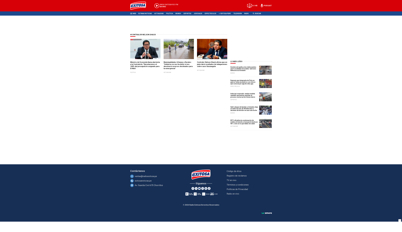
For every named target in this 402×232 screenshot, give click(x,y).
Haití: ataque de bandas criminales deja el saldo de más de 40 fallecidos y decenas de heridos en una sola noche (244, 108)
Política (169, 13)
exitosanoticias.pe (143, 181)
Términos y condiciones (238, 184)
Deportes (187, 13)
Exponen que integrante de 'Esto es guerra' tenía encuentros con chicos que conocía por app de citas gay (242, 82)
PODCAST (268, 6)
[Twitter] (196, 188)
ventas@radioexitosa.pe (146, 176)
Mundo (178, 13)
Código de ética (234, 171)
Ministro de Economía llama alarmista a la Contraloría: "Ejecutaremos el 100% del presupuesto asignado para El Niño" (145, 65)
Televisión (237, 13)
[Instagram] (202, 188)
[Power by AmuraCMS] (266, 213)
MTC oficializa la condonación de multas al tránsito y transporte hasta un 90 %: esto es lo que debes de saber (244, 121)
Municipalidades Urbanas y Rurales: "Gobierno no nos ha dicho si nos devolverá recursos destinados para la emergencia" (178, 65)
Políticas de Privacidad (237, 189)
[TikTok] (209, 188)
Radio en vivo (233, 193)
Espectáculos (210, 13)
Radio (246, 13)
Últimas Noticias (145, 13)
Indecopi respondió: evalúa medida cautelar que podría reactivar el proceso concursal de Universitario (242, 95)
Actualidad (159, 13)
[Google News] (205, 188)
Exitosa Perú (225, 13)
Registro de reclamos (237, 175)
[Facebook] (192, 188)
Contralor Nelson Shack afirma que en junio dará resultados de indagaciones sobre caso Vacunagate (212, 64)
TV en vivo (231, 180)
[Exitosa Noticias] (139, 6)
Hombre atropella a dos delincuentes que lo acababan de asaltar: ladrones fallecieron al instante (243, 68)
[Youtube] (199, 188)
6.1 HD (254, 6)
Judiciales (198, 13)
